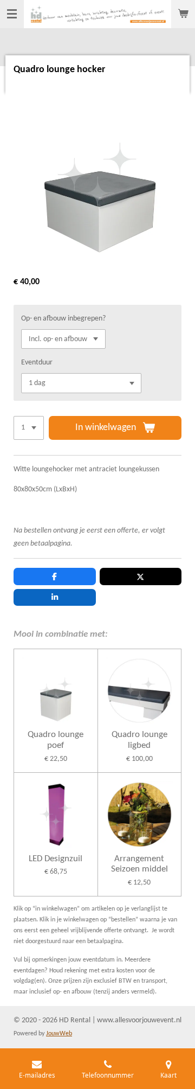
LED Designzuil (55, 858)
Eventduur (37, 362)
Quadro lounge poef (55, 740)
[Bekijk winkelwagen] (183, 14)
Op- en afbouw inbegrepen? (63, 319)
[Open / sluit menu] (12, 14)
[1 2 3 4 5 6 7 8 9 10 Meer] (29, 428)
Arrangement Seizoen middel (139, 864)
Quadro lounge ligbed (139, 740)
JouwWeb (59, 1033)
